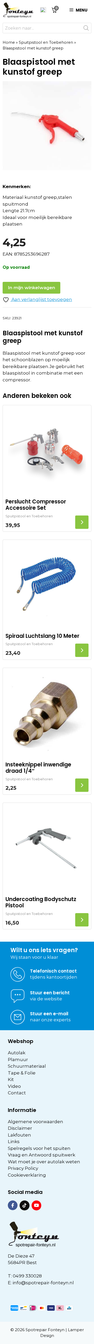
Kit (11, 1079)
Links (14, 1141)
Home (9, 42)
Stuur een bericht (50, 993)
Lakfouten (19, 1135)
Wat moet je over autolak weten (44, 1161)
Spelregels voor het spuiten (39, 1148)
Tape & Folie (22, 1073)
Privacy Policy (23, 1168)
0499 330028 (27, 1276)
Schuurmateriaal (27, 1066)
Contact (17, 1092)
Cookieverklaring (27, 1175)
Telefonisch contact (53, 971)
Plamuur (18, 1059)
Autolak (16, 1052)
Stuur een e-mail (49, 1014)
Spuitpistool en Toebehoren (46, 42)
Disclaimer (20, 1128)
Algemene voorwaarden (35, 1121)
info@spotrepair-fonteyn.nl (43, 1282)
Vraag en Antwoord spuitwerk (41, 1155)
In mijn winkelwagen (31, 287)
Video (14, 1086)
